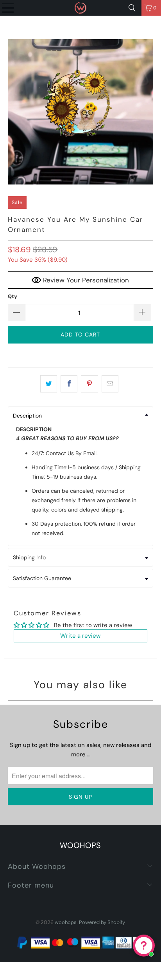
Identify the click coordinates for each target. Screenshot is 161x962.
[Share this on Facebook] (69, 383)
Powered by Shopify (102, 922)
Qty (12, 296)
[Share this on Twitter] (48, 383)
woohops (66, 922)
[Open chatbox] (144, 946)
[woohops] (80, 8)
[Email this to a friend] (110, 383)
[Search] (132, 8)
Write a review (80, 636)
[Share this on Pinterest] (89, 383)
